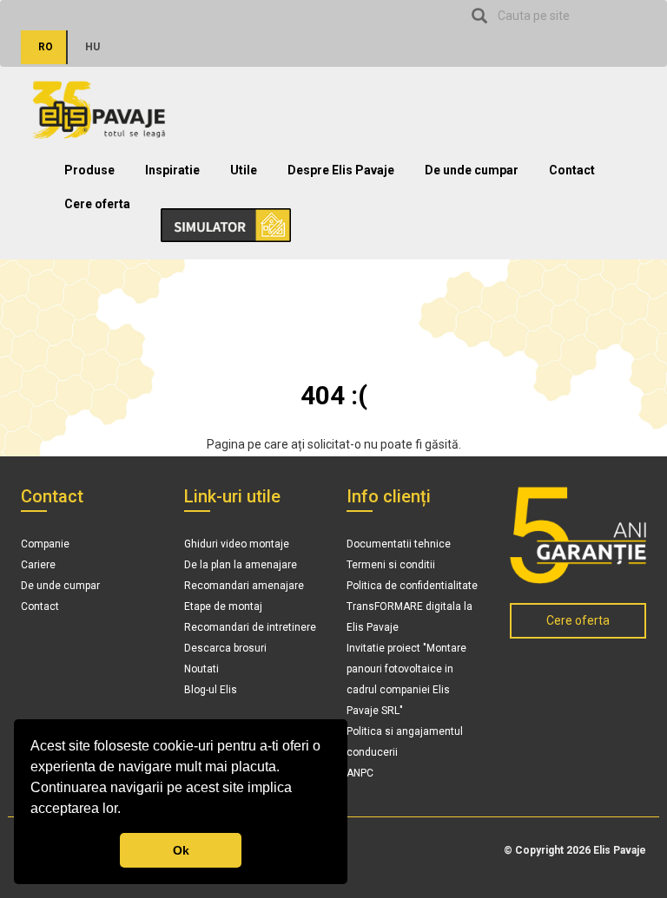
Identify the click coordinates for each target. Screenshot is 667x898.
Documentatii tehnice (399, 544)
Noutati (201, 669)
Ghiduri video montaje (236, 544)
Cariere (38, 565)
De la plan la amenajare (240, 565)
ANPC (360, 773)
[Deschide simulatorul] (217, 219)
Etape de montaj (223, 606)
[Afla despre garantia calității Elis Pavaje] (578, 536)
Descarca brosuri (225, 648)
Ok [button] (181, 850)
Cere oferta (97, 204)
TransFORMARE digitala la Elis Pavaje (409, 616)
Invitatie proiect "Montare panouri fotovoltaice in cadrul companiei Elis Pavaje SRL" (406, 679)
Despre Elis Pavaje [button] (340, 170)
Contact (572, 170)
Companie (45, 544)
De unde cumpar (471, 170)
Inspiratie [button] (172, 170)
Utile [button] (243, 170)
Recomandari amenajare (244, 586)
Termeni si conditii (391, 565)
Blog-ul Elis (210, 690)
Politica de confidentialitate (412, 586)
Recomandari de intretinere (250, 627)
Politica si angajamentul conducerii (405, 741)
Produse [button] (89, 170)
